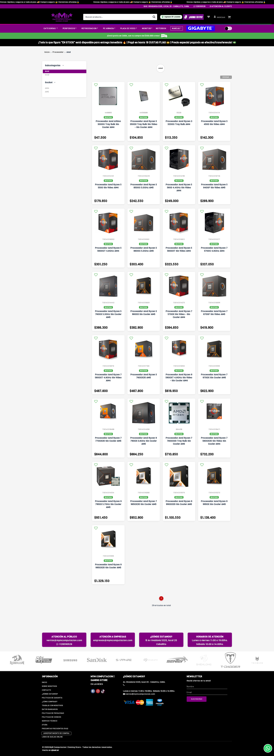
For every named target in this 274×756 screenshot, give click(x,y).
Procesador (58, 52)
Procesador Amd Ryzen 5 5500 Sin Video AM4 (108, 186)
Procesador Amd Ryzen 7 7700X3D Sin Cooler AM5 (108, 439)
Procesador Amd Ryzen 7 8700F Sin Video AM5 (214, 313)
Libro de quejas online (52, 737)
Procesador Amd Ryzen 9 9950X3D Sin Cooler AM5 (108, 566)
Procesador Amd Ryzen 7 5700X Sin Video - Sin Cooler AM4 (179, 314)
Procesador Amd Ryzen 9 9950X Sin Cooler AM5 (214, 503)
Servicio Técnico (49, 721)
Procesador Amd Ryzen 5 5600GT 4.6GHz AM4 (108, 249)
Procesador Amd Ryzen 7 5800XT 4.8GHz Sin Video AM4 (108, 377)
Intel (47, 74)
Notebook (161, 28)
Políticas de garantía (52, 698)
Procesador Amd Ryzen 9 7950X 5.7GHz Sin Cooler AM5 (108, 504)
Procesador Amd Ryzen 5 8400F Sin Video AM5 (214, 186)
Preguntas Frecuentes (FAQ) (55, 728)
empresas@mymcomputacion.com (112, 640)
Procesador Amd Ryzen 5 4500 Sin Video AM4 (214, 123)
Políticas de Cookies (51, 717)
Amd (47, 71)
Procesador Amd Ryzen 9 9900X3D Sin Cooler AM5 (179, 503)
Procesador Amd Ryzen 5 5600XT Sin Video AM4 (179, 249)
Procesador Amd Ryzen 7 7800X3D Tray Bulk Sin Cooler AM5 (179, 440)
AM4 (47, 88)
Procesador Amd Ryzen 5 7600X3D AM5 (143, 376)
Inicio (47, 52)
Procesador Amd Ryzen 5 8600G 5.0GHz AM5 (143, 249)
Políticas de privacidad (53, 713)
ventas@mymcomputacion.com (64, 640)
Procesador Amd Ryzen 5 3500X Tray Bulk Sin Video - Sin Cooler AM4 (143, 124)
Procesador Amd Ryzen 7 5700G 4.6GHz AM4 (214, 249)
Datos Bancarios (50, 709)
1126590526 (200, 6)
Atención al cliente (221, 6)
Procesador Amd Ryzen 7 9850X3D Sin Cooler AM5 (143, 503)
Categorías (50, 28)
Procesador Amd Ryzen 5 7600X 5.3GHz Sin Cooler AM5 (108, 314)
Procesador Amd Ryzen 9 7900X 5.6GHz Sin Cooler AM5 (143, 440)
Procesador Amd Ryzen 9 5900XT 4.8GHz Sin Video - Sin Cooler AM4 (179, 377)
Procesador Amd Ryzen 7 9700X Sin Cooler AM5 (214, 376)
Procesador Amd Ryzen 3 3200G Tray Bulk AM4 (179, 123)
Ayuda (44, 725)
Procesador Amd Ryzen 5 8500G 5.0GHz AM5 (143, 186)
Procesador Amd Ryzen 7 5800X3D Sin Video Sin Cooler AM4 (214, 440)
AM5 (47, 91)
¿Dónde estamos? (50, 694)
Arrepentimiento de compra (56, 733)
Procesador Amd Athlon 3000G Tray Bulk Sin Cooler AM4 (108, 124)
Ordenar (225, 77)
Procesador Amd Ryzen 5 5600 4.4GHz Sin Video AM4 (179, 187)
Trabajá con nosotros (52, 705)
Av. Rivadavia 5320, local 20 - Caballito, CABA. (167, 6)
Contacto (46, 690)
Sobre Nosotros (49, 686)
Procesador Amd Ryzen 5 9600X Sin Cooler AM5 (143, 313)
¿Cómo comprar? (49, 702)
